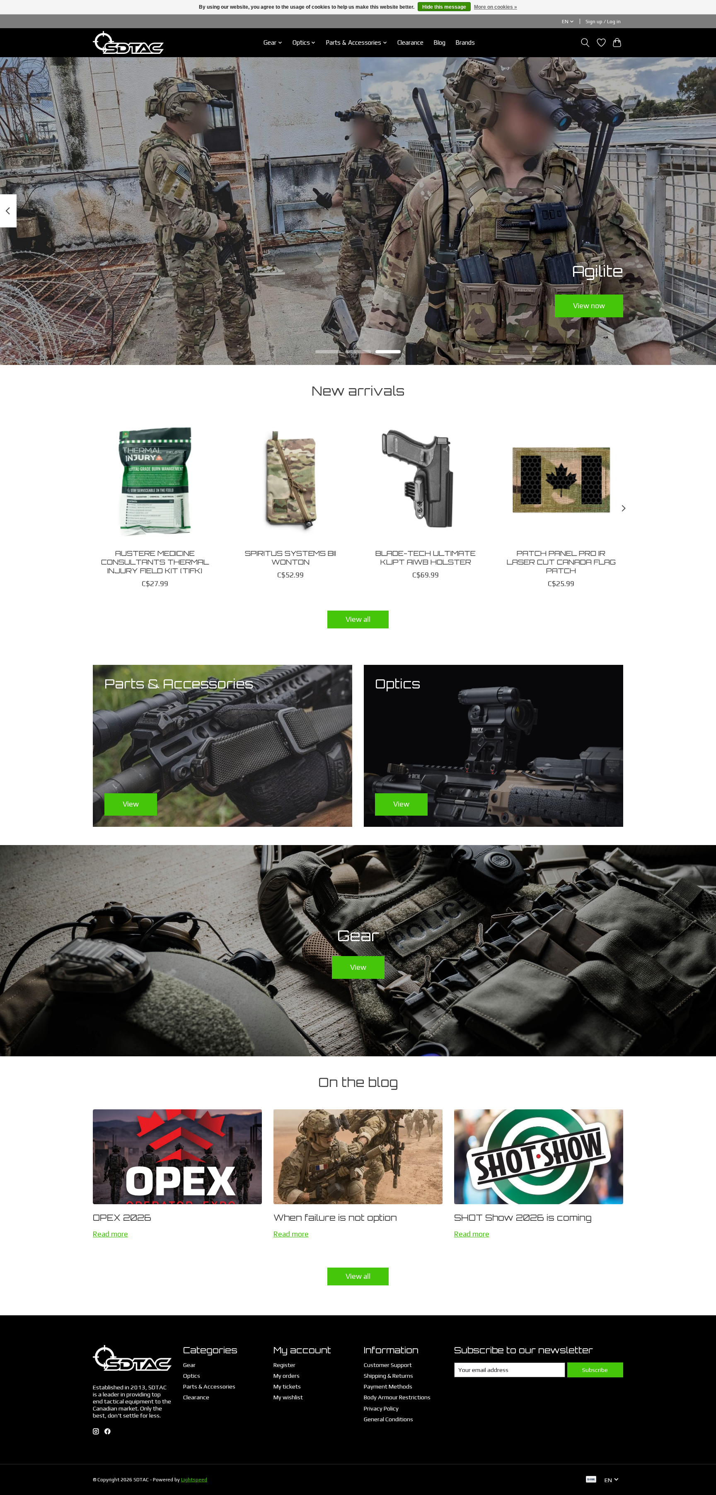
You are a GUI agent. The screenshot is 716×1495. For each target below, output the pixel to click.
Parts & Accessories (209, 1386)
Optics (191, 1375)
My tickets (287, 1386)
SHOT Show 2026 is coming (523, 1217)
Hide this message (444, 7)
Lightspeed (194, 1480)
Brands (465, 42)
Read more (110, 1234)
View (358, 967)
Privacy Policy (381, 1408)
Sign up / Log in (603, 21)
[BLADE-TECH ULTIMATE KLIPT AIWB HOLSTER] (426, 480)
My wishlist (288, 1397)
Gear (189, 1364)
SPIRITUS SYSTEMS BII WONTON (290, 557)
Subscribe (595, 1369)
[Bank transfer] (591, 1480)
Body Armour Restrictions (397, 1397)
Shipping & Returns (388, 1375)
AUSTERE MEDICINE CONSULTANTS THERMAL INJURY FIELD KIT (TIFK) (155, 561)
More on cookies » (495, 7)
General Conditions (388, 1419)
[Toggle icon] (585, 42)
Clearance (410, 42)
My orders (286, 1375)
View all (358, 619)
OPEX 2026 (122, 1217)
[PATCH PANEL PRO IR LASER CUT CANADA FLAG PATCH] (561, 480)
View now (589, 305)
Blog (439, 42)
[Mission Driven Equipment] (128, 42)
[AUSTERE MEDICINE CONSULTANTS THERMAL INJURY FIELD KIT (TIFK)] (155, 480)
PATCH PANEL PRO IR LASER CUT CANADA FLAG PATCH (561, 561)
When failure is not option (335, 1217)
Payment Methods (388, 1386)
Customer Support (388, 1364)
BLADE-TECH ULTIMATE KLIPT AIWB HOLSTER (425, 557)
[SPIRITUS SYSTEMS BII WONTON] (290, 480)
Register (284, 1364)
